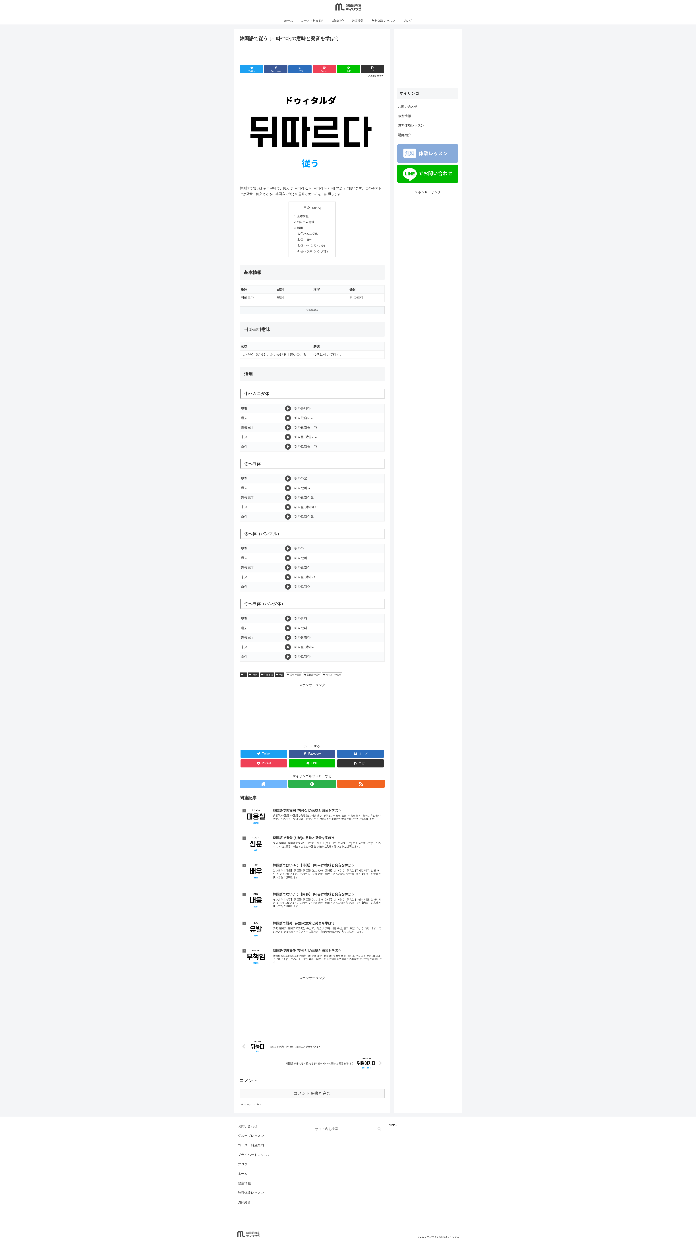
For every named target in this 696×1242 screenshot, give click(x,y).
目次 (307, 208)
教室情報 (404, 116)
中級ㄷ (255, 674)
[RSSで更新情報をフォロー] (361, 784)
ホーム (243, 1173)
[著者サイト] (263, 784)
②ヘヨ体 (306, 239)
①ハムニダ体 (309, 233)
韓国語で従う (313, 674)
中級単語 (268, 674)
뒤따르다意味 (305, 221)
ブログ (243, 1164)
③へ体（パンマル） (314, 245)
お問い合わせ (408, 106)
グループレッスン (251, 1136)
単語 (281, 674)
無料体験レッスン (411, 125)
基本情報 (303, 216)
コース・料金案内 (251, 1145)
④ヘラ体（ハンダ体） (315, 251)
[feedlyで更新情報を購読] (312, 784)
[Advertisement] (312, 52)
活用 (300, 227)
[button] (379, 1129)
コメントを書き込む (312, 1093)
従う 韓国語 (295, 674)
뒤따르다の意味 (333, 674)
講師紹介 (404, 135)
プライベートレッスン (254, 1155)
